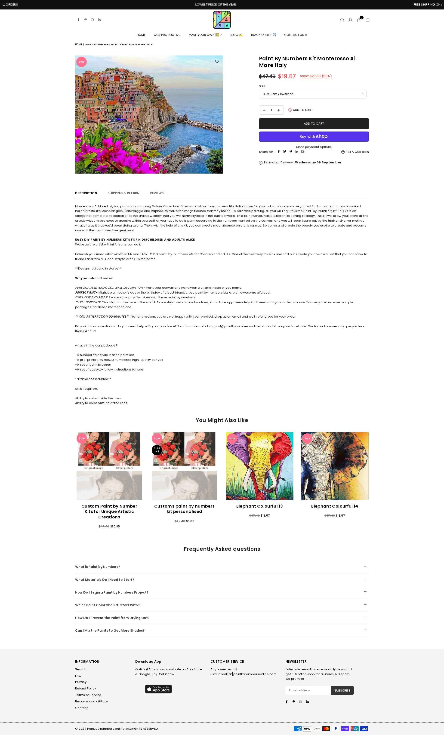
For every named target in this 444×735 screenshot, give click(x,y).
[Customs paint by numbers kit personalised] (184, 466)
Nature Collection (165, 206)
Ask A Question (357, 152)
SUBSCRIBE (342, 690)
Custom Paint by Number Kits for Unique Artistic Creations (109, 511)
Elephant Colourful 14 (334, 506)
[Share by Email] (303, 152)
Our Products (166, 35)
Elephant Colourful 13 (259, 506)
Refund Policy (85, 688)
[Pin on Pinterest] (291, 152)
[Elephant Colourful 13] (259, 466)
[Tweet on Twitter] (285, 152)
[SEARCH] (342, 19)
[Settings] (366, 19)
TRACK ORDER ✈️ (263, 35)
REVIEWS (157, 193)
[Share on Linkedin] (297, 152)
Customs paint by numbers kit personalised (184, 508)
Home (141, 35)
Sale (81, 62)
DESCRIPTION (86, 193)
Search (80, 669)
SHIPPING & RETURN (123, 193)
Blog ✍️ (236, 35)
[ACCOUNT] (350, 19)
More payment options (314, 147)
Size (262, 86)
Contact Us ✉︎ (295, 35)
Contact (81, 708)
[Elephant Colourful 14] (335, 466)
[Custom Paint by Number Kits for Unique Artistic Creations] (109, 466)
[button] (359, 19)
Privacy (80, 682)
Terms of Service (88, 695)
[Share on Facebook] (279, 152)
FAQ (78, 676)
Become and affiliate (91, 701)
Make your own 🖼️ (204, 35)
